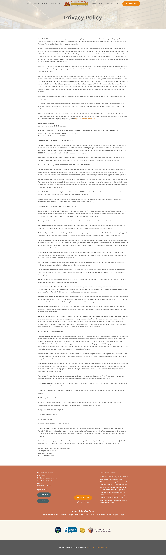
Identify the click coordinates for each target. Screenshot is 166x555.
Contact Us (44, 495)
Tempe (122, 514)
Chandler (63, 514)
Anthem (44, 514)
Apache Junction (53, 514)
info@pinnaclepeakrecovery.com (47, 478)
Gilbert (86, 514)
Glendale (92, 514)
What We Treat (55, 3)
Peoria (103, 514)
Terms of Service (101, 547)
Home (29, 3)
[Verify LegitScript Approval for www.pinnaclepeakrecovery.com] (58, 533)
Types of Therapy (97, 3)
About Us (36, 3)
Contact (118, 3)
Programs (45, 3)
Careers (43, 501)
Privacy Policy (91, 547)
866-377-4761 (41, 475)
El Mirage (70, 514)
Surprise (115, 514)
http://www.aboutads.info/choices (85, 118)
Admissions (109, 3)
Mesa (98, 514)
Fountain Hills (78, 514)
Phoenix (109, 514)
